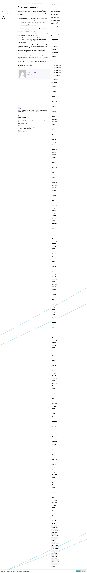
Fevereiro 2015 (54, 296)
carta (53, 530)
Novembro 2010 (54, 380)
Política (53, 561)
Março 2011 (54, 373)
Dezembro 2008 (54, 418)
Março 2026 (54, 91)
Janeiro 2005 (54, 495)
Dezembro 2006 (54, 457)
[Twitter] (55, 40)
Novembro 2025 (54, 98)
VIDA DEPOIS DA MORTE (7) (56, 65)
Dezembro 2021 (54, 162)
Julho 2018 (53, 228)
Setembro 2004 (54, 502)
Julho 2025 (54, 104)
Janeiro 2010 (54, 396)
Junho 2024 (54, 126)
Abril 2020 (53, 193)
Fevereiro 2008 (54, 434)
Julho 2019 (53, 208)
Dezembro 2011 (54, 358)
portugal (57, 561)
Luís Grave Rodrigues (55, 52)
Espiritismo (53, 540)
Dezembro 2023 (54, 136)
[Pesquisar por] (60, 4)
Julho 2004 (54, 505)
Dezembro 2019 (54, 200)
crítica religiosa (54, 537)
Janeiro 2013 (54, 337)
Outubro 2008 (54, 421)
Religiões (57, 563)
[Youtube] (57, 40)
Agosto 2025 (54, 103)
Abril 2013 (53, 332)
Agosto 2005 (54, 484)
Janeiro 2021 (54, 180)
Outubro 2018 (54, 223)
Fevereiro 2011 (54, 375)
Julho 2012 (53, 347)
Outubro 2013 (54, 322)
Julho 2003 (54, 520)
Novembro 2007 (54, 439)
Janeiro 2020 (54, 198)
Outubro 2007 (54, 441)
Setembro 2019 (54, 205)
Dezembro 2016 (54, 259)
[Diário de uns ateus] (6, 7)
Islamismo (56, 548)
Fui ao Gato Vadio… (55, 79)
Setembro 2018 (54, 225)
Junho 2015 (54, 289)
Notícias (53, 556)
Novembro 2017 (54, 241)
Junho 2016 (54, 269)
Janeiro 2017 (54, 258)
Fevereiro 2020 (54, 197)
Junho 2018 (54, 230)
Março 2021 (54, 177)
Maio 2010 (53, 390)
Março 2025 (54, 111)
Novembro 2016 (54, 261)
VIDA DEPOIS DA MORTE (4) (56, 70)
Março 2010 (54, 393)
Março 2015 (54, 294)
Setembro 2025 (54, 101)
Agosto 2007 (54, 444)
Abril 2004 (53, 510)
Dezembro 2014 (54, 299)
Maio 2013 (53, 330)
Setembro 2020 (54, 185)
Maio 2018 (53, 231)
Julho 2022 (54, 154)
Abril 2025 (53, 109)
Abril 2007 (53, 451)
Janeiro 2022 (54, 160)
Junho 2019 (54, 210)
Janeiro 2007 (54, 456)
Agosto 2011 (54, 365)
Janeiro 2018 (54, 238)
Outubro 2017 (54, 243)
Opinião (57, 556)
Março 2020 (54, 195)
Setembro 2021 (54, 167)
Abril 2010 (53, 391)
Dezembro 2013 (54, 319)
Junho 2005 (54, 487)
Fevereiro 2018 (54, 236)
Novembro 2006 (54, 459)
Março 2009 (54, 413)
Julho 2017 (53, 248)
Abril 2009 (53, 411)
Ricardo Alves (54, 56)
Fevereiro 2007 (54, 454)
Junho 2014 (54, 309)
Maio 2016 (53, 271)
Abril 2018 (53, 233)
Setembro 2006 (54, 462)
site (52, 564)
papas (56, 558)
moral (56, 553)
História (53, 545)
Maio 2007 (53, 449)
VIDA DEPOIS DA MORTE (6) (56, 67)
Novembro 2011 (54, 360)
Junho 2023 (54, 142)
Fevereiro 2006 (54, 474)
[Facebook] (53, 40)
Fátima (57, 543)
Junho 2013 (54, 329)
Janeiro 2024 (54, 134)
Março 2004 (54, 512)
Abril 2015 (53, 292)
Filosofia (53, 543)
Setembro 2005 (54, 482)
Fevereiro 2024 (54, 132)
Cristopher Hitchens (55, 535)
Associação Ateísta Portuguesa (56, 35)
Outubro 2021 (54, 165)
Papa (52, 558)
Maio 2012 (53, 350)
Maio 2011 (53, 370)
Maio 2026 (53, 88)
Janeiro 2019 (54, 218)
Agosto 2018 (54, 226)
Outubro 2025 (54, 99)
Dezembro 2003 (54, 517)
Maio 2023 (53, 144)
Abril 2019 (53, 213)
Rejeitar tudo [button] (83, 571)
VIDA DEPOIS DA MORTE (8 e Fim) (56, 63)
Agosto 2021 (54, 169)
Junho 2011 (54, 368)
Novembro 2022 (54, 149)
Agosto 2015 (54, 286)
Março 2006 (54, 472)
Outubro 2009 (54, 401)
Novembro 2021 (54, 164)
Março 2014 (54, 314)
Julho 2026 (54, 86)
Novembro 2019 (54, 202)
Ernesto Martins (54, 46)
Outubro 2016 (54, 263)
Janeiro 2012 (54, 357)
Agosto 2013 (54, 325)
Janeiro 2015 (54, 297)
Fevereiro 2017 (54, 256)
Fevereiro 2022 (54, 159)
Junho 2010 (54, 388)
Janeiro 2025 (54, 114)
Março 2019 (54, 215)
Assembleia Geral (54, 527)
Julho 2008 (54, 426)
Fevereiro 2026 (54, 93)
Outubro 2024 (54, 119)
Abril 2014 (53, 312)
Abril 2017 (53, 253)
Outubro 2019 (54, 203)
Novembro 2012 (54, 340)
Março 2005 (54, 492)
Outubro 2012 (54, 342)
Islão (52, 550)
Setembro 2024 (54, 121)
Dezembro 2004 (54, 497)
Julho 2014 (53, 307)
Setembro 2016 (54, 264)
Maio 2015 (53, 291)
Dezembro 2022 (54, 147)
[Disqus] (34, 93)
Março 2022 (54, 157)
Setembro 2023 (54, 137)
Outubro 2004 (54, 500)
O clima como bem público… (55, 77)
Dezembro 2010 (54, 378)
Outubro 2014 (54, 302)
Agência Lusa (22, 65)
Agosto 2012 (54, 345)
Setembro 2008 (54, 423)
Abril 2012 (53, 352)
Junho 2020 (54, 190)
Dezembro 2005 (54, 477)
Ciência (56, 532)
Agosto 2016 (54, 266)
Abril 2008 (53, 431)
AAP (3, 16)
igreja (53, 548)
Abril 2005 (53, 490)
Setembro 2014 (54, 304)
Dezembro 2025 (54, 96)
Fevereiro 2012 (54, 355)
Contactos (4, 18)
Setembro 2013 (54, 324)
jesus (56, 550)
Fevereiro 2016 (54, 276)
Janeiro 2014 (54, 317)
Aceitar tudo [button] (78, 571)
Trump (55, 564)
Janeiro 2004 (54, 515)
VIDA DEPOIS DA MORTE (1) (56, 75)
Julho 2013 (53, 327)
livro (52, 553)
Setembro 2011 (54, 363)
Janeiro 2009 (54, 416)
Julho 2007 (54, 446)
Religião (53, 563)
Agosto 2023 (54, 139)
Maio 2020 (53, 192)
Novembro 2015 (54, 281)
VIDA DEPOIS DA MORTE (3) (56, 72)
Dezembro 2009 (54, 398)
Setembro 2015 (54, 284)
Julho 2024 (54, 124)
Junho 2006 (54, 467)
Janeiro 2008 (54, 436)
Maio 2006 (53, 469)
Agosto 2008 (54, 424)
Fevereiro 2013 (54, 335)
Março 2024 (54, 131)
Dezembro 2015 (54, 279)
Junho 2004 (54, 507)
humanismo (57, 545)
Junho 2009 (54, 408)
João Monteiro (54, 49)
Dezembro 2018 (54, 220)
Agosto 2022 (54, 152)
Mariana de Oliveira (33, 73)
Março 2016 (54, 274)
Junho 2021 (54, 172)
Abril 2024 (53, 129)
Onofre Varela (54, 53)
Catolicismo (57, 530)
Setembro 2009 (54, 403)
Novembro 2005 (54, 479)
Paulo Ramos (53, 55)
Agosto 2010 (54, 385)
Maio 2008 (53, 429)
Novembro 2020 (54, 182)
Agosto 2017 (54, 246)
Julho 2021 (53, 170)
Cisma (53, 532)
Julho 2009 (54, 406)
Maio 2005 (53, 489)
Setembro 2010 (54, 383)
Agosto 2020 (54, 187)
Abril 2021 (53, 175)
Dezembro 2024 (54, 116)
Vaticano (53, 566)
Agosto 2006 (54, 464)
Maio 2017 (53, 251)
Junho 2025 (54, 106)
